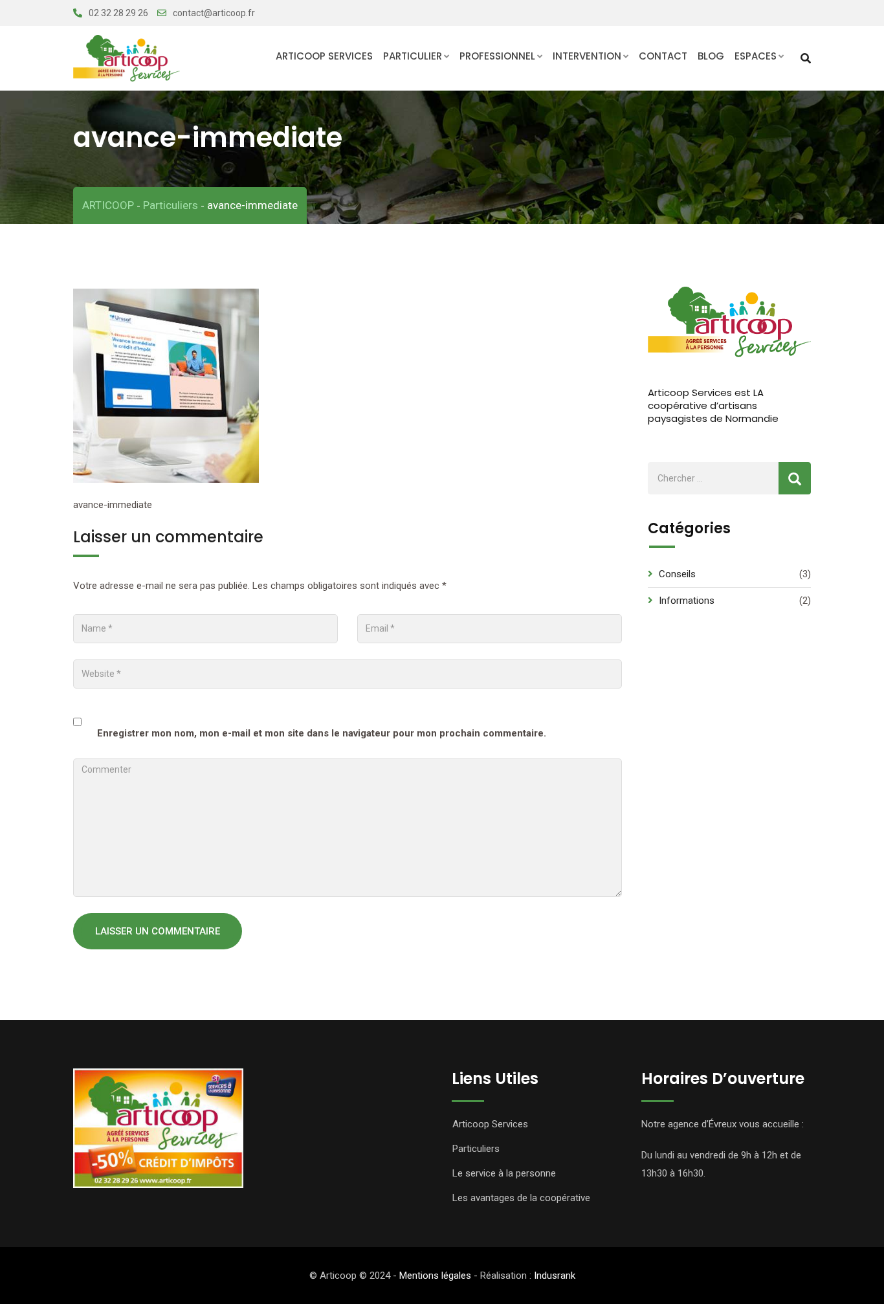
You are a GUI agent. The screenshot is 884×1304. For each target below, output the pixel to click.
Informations (686, 600)
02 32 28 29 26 (118, 13)
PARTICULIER (412, 56)
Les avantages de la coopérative (521, 1198)
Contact (663, 56)
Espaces (756, 56)
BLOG (711, 56)
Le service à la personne (504, 1173)
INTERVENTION (587, 56)
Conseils (677, 574)
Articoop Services (324, 56)
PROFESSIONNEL (497, 56)
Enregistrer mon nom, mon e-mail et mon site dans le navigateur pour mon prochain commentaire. (321, 733)
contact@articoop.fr (214, 13)
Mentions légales (435, 1275)
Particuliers (476, 1149)
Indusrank (554, 1275)
